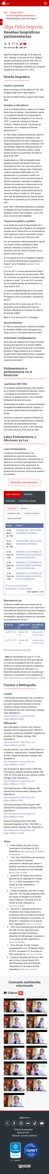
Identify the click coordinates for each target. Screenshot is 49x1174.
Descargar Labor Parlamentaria (25, 482)
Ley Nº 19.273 (10, 640)
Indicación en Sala (13, 513)
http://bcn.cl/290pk (19, 872)
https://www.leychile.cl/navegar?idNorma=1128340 (24, 678)
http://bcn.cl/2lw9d (16, 888)
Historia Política (16, 12)
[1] (8, 121)
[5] (10, 299)
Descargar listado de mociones (18, 650)
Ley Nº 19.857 (10, 632)
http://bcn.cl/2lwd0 (29, 969)
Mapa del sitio (23, 1132)
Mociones (24, 508)
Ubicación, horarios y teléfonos (24, 1135)
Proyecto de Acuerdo (32, 513)
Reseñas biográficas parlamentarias (20, 15)
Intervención (11, 508)
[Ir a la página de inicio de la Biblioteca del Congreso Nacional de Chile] (3, 3)
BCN (5, 12)
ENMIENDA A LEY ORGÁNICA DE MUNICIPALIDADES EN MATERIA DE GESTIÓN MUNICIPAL (29, 555)
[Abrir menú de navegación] (46, 3)
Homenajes (10, 501)
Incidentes (28, 494)
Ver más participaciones (17, 586)
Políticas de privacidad (23, 1129)
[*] (27, 619)
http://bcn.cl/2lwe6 (16, 906)
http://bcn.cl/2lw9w (17, 942)
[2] (17, 130)
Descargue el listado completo (19, 589)
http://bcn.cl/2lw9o (34, 924)
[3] (10, 263)
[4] (19, 280)
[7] (41, 332)
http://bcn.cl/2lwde (34, 954)
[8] (22, 359)
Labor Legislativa (13, 494)
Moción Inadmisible (14, 518)
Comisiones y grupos (27, 501)
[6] (19, 312)
